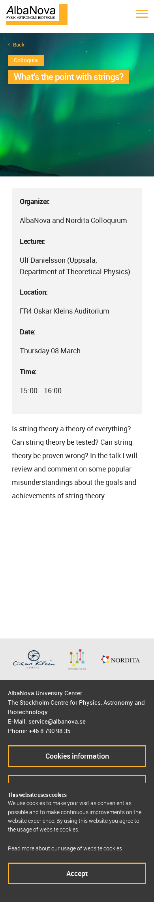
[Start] (37, 14)
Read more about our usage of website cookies (65, 848)
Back (18, 44)
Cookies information (77, 756)
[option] (77, 104)
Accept (77, 873)
